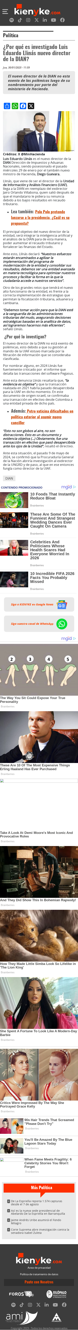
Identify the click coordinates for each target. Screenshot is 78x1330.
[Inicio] (37, 10)
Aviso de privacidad (39, 1267)
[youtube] (53, 20)
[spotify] (11, 20)
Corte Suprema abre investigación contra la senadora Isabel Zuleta (40, 1231)
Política (10, 35)
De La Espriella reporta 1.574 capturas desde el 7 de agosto (36, 1202)
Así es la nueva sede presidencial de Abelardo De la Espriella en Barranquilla (38, 1212)
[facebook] (62, 20)
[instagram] (28, 20)
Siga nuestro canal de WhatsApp (32, 624)
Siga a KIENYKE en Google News (32, 604)
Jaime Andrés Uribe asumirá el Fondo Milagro (36, 1221)
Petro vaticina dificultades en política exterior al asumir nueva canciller (42, 417)
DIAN (9, 478)
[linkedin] (45, 20)
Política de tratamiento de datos (39, 1274)
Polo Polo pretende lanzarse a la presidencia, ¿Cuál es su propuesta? (40, 218)
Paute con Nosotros (39, 1282)
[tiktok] (20, 20)
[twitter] (36, 20)
